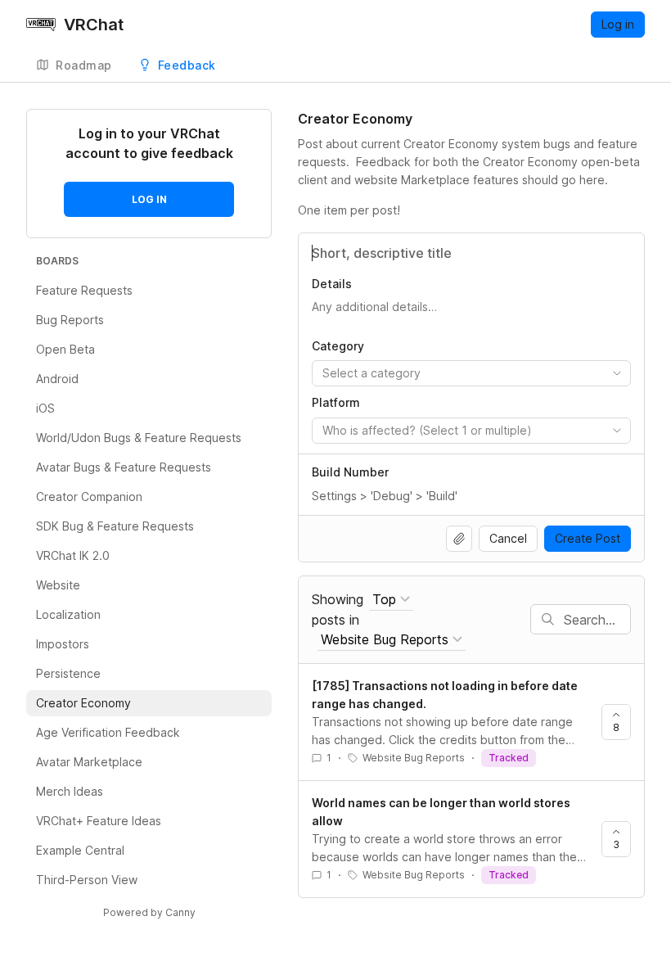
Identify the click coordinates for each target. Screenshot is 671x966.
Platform (336, 402)
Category (338, 346)
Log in (617, 24)
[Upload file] (459, 539)
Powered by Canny (149, 912)
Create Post (587, 538)
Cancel (508, 538)
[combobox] (471, 373)
